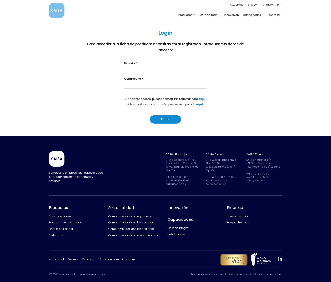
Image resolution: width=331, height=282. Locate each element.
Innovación (231, 15)
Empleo (252, 4)
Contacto (267, 4)
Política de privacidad (242, 274)
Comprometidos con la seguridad (131, 222)
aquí (202, 99)
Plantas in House (60, 216)
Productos (58, 207)
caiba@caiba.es (176, 184)
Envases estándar (61, 229)
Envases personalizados (65, 222)
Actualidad (236, 4)
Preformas (56, 235)
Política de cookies (270, 274)
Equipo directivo (238, 222)
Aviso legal (219, 274)
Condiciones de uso (197, 274)
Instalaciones (176, 234)
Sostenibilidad (121, 207)
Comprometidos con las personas (131, 229)
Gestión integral (178, 228)
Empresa (235, 207)
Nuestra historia (237, 216)
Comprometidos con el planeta (129, 216)
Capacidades (180, 219)
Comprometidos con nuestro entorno (133, 235)
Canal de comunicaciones (117, 259)
